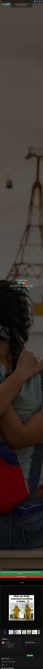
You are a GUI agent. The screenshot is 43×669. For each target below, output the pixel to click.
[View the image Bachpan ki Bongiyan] (34, 632)
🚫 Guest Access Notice (20, 576)
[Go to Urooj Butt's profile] (3, 643)
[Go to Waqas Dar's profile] (3, 659)
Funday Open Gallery (30, 642)
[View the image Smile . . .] (11, 632)
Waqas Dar (7, 658)
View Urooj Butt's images (9, 644)
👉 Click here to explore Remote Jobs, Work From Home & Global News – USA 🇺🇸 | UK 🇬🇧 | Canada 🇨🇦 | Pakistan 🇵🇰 (21, 573)
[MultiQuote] (2, 665)
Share (4, 646)
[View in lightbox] (21, 607)
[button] (2, 632)
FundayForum (21, 280)
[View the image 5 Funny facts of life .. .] (5, 632)
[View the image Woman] (17, 632)
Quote (6, 664)
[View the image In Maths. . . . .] (29, 632)
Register (23, 282)
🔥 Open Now (29, 655)
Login (19, 282)
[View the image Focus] (24, 632)
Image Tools (37, 626)
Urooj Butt (7, 642)
